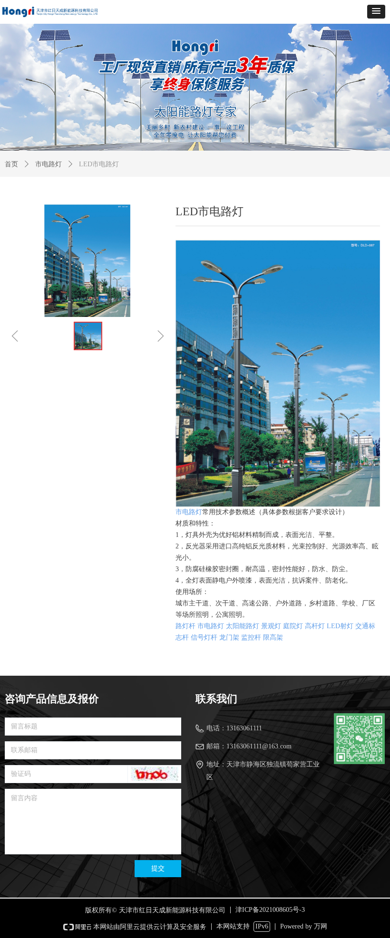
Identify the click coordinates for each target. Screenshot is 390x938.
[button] (376, 12)
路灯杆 (185, 626)
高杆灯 (315, 626)
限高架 (273, 637)
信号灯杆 (204, 637)
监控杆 (251, 637)
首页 (11, 164)
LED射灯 (340, 626)
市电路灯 (48, 164)
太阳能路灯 (242, 626)
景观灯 (271, 626)
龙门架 (229, 637)
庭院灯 (293, 626)
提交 (158, 868)
